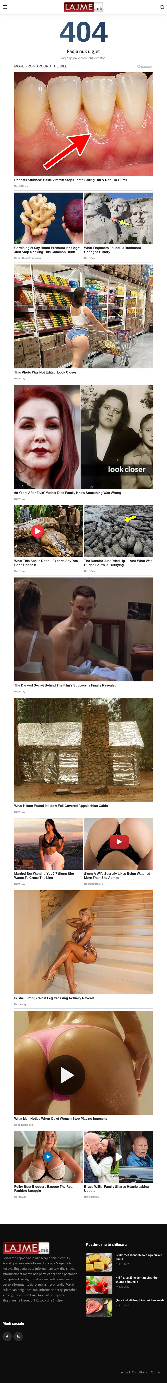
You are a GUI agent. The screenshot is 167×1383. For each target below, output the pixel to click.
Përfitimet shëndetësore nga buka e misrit (138, 1257)
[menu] (5, 7)
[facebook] (7, 1336)
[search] (162, 7)
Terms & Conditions (133, 1372)
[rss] (18, 1336)
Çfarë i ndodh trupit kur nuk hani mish (139, 1300)
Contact (156, 1372)
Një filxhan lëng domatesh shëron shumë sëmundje (137, 1280)
